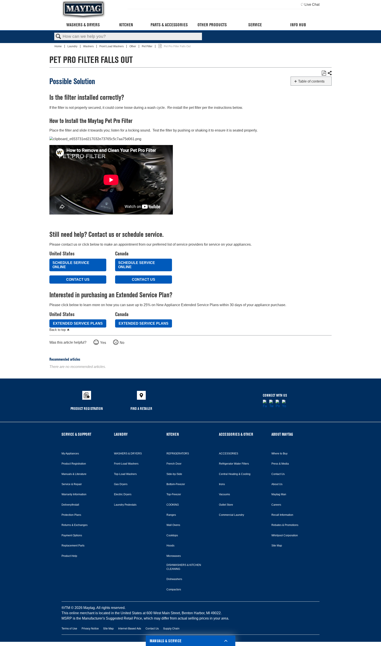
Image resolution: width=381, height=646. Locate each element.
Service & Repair (72, 484)
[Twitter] (271, 404)
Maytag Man (278, 494)
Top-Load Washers (125, 474)
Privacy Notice (90, 628)
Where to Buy (279, 453)
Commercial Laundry (231, 514)
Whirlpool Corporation (284, 535)
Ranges (171, 514)
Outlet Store (226, 504)
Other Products (212, 24)
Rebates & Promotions (284, 525)
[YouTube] (284, 404)
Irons (222, 484)
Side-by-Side (174, 474)
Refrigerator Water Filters (234, 463)
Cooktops (172, 535)
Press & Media (280, 463)
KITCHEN (172, 434)
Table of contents (311, 81)
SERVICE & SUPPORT (76, 434)
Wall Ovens (173, 525)
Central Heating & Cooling (234, 474)
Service (255, 24)
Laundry (72, 46)
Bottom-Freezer (175, 484)
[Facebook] (265, 404)
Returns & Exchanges (75, 525)
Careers (276, 504)
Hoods (170, 545)
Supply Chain (171, 628)
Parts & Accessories (169, 24)
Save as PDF (323, 73)
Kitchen (126, 24)
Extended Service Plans (78, 323)
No (122, 343)
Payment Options (72, 535)
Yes (103, 343)
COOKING (172, 504)
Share (329, 73)
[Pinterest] (278, 404)
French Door (173, 463)
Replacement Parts (73, 545)
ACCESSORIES (228, 453)
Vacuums (224, 494)
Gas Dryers (120, 484)
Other (133, 46)
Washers (88, 46)
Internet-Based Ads (129, 628)
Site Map (276, 545)
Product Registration (74, 463)
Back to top (57, 329)
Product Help (69, 555)
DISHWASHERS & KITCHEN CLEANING (183, 567)
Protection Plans (71, 514)
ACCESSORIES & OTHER (236, 434)
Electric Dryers (122, 494)
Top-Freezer (173, 494)
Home (58, 46)
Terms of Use (69, 628)
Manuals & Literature (74, 474)
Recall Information (282, 514)
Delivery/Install (70, 504)
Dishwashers (174, 579)
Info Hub (298, 24)
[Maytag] (84, 9)
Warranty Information (74, 494)
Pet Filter (147, 46)
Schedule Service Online (70, 265)
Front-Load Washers (126, 463)
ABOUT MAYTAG (282, 434)
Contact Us (78, 279)
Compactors (173, 589)
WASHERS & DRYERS (128, 453)
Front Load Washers (111, 46)
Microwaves (173, 555)
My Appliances (70, 453)
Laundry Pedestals (125, 504)
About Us (276, 484)
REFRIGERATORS (177, 453)
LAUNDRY (121, 434)
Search (58, 36)
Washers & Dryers (83, 24)
